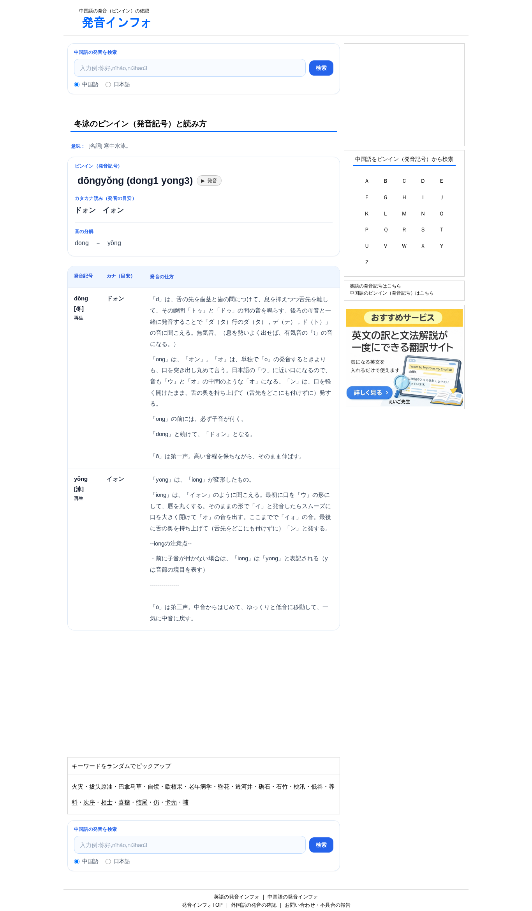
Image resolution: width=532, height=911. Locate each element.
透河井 (244, 787)
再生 (78, 317)
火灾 (77, 787)
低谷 (317, 787)
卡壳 (171, 802)
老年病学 (200, 787)
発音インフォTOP (202, 905)
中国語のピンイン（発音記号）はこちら (392, 292)
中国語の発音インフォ (293, 897)
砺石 (264, 787)
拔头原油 (101, 787)
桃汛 (299, 787)
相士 (107, 802)
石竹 (282, 787)
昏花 (223, 787)
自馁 (153, 787)
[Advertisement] (314, 17)
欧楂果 (174, 787)
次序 (89, 802)
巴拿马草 (130, 787)
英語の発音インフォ (236, 897)
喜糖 (124, 802)
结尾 (142, 802)
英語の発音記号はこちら (375, 285)
